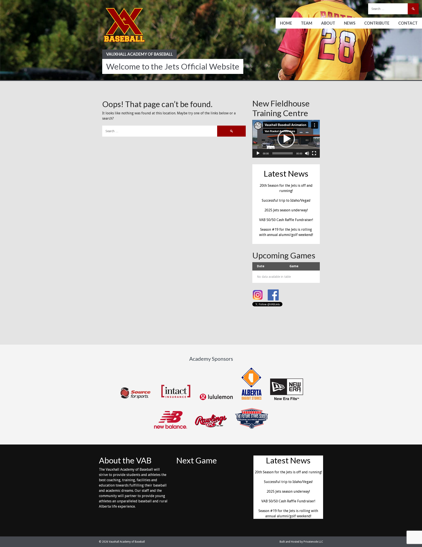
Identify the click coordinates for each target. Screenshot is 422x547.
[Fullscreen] (314, 153)
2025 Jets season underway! (286, 210)
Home (286, 23)
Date (260, 266)
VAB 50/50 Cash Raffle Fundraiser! (286, 220)
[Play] (258, 153)
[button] (286, 139)
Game (293, 266)
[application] (286, 139)
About (328, 23)
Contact (408, 23)
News (349, 23)
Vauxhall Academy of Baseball (139, 54)
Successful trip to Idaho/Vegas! (286, 200)
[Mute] (307, 153)
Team (306, 23)
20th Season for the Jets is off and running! (288, 472)
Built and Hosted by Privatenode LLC (301, 541)
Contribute (376, 23)
